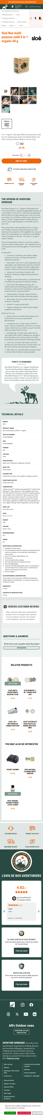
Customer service (11, 833)
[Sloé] (36, 38)
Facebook (31, 1005)
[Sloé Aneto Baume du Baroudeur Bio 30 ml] (13, 687)
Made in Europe (9, 1084)
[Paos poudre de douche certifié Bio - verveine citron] (13, 797)
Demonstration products (9, 1097)
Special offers (9, 1087)
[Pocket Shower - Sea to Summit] (13, 764)
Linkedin (35, 1014)
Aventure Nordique (14, 1042)
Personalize (37, 1113)
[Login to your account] (35, 18)
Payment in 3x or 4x (9, 183)
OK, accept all (11, 1113)
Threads (8, 1014)
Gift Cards (7, 1093)
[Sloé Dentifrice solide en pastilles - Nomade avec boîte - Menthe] (30, 719)
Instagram (22, 1005)
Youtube (26, 1014)
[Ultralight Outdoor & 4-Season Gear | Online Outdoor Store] (5, 6)
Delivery (27, 1069)
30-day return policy (33, 184)
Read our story (13, 1058)
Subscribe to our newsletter (21, 1032)
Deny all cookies (25, 1113)
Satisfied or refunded (31, 1076)
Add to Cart (21, 161)
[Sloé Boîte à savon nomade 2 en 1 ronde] (30, 687)
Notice (6, 121)
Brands (6, 1067)
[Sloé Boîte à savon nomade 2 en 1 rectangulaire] (13, 718)
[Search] (31, 18)
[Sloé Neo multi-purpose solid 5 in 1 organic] (6, 91)
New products (9, 1080)
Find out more (21, 951)
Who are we (8, 1064)
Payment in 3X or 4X (32, 833)
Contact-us (8, 1076)
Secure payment (30, 1073)
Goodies (7, 1090)
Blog (13, 1004)
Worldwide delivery (21, 184)
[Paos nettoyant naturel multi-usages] (30, 766)
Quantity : (15, 155)
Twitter (17, 1014)
